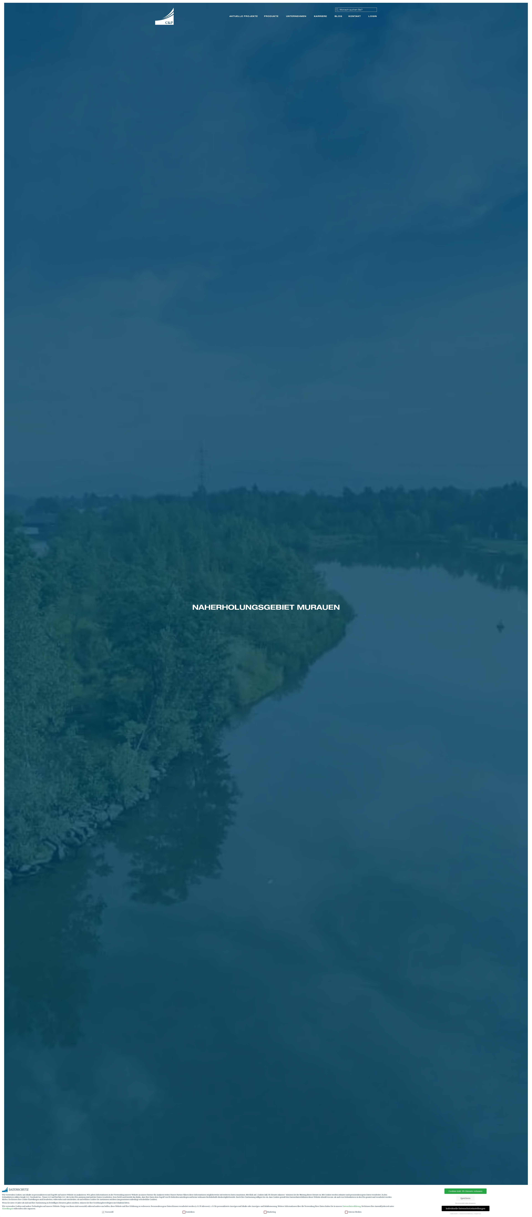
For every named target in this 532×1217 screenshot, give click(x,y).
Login (372, 16)
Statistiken (190, 1212)
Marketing (271, 1212)
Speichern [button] (465, 1198)
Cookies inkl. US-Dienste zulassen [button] (465, 1191)
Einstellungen (7, 1208)
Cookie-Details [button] (454, 1214)
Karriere (320, 16)
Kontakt (354, 16)
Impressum (477, 1214)
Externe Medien (354, 1212)
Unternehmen (296, 16)
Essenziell (109, 1212)
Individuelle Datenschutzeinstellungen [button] (465, 1208)
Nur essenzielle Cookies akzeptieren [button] (465, 1203)
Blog (338, 16)
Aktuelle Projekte (243, 16)
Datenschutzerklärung (352, 1206)
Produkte (271, 16)
